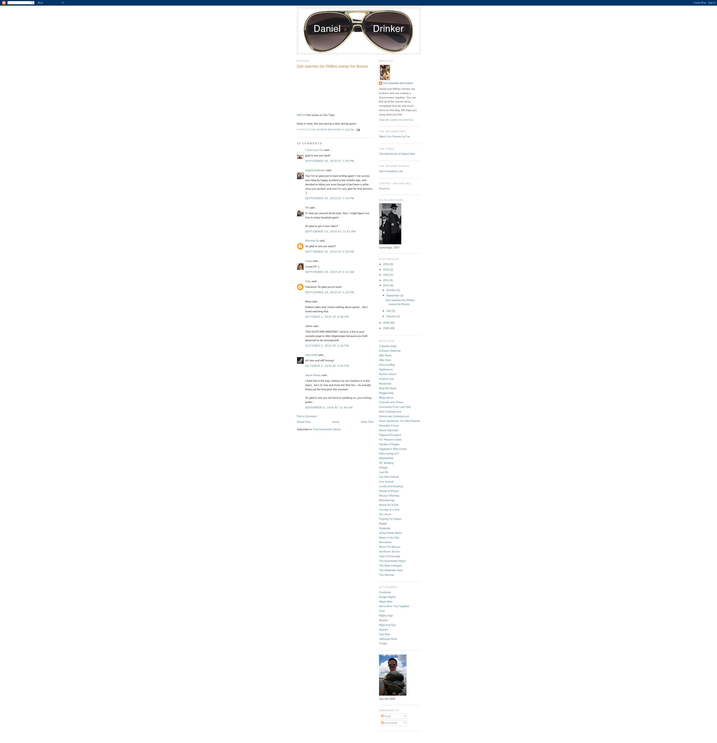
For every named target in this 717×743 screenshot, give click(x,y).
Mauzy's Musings (389, 495)
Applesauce (386, 369)
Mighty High (386, 615)
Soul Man (384, 634)
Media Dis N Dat (388, 504)
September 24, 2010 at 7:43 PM (329, 198)
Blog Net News (387, 388)
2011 (386, 280)
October (391, 290)
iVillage (383, 467)
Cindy (308, 260)
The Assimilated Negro (392, 560)
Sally (308, 281)
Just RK (383, 472)
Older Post (367, 421)
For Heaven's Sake (390, 439)
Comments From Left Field (395, 406)
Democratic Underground (394, 416)
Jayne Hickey (313, 375)
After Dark (385, 360)
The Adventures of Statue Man (397, 153)
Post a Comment (307, 416)
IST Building (386, 462)
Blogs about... (387, 397)
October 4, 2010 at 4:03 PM (327, 365)
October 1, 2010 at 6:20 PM (327, 316)
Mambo (383, 620)
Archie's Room (387, 374)
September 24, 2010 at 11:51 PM (330, 231)
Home (335, 421)
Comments (390, 722)
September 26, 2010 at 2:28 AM (329, 251)
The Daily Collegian (390, 565)
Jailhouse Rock (388, 638)
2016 (386, 264)
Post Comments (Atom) (327, 429)
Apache (383, 629)
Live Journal (386, 481)
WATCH (301, 114)
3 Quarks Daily (387, 346)
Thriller (383, 643)
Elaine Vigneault (388, 430)
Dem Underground (390, 411)
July (389, 310)
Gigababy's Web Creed (392, 448)
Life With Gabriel (389, 476)
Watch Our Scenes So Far (394, 136)
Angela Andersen (315, 170)
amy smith (311, 354)
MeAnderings (387, 500)
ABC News (385, 355)
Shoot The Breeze (390, 546)
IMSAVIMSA (386, 458)
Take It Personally (389, 556)
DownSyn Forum (389, 425)
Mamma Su (312, 240)
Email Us (384, 188)
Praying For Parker (390, 518)
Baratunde (385, 383)
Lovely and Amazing (391, 486)
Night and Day (387, 624)
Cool (381, 610)
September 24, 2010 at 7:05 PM (329, 160)
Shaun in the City (389, 537)
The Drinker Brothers (398, 83)
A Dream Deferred (390, 350)
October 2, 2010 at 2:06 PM (327, 345)
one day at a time (389, 509)
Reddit (383, 523)
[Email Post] (358, 129)
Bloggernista (386, 392)
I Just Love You (314, 149)
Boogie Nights (387, 596)
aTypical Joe (386, 378)
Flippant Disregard (390, 434)
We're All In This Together (394, 606)
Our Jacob (385, 514)
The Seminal (386, 574)
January (391, 316)
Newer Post (304, 421)
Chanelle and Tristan (391, 402)
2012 (386, 274)
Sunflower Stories (389, 551)
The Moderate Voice (391, 570)
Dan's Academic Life (391, 171)
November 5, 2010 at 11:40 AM (329, 407)
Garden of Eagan (389, 444)
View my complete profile (396, 120)
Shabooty (384, 528)
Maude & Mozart (389, 490)
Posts (387, 716)
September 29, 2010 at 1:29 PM (329, 292)
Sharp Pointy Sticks (390, 532)
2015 (386, 269)
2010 (386, 285)
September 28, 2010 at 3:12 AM (329, 271)
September (393, 295)
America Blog (387, 364)
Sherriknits (385, 542)
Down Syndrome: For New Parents (399, 420)
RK (307, 207)
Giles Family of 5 (389, 453)
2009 (386, 322)
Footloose (385, 592)
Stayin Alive (385, 601)
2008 (386, 328)
